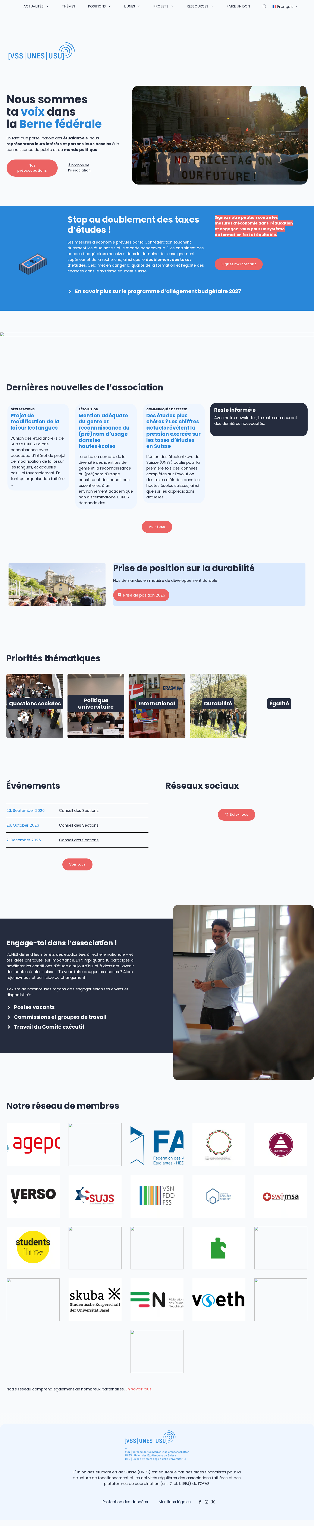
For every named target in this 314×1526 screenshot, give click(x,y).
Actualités (33, 6)
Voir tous (157, 526)
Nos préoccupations (32, 168)
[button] (264, 6)
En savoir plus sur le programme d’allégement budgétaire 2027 (158, 291)
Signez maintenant (239, 264)
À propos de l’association (79, 168)
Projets (160, 6)
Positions (97, 6)
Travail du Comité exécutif (49, 1026)
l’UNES (129, 6)
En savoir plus (139, 1389)
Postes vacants (34, 1007)
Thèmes (68, 6)
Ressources (197, 6)
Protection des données (125, 1501)
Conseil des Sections (79, 810)
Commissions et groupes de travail (60, 1017)
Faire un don (238, 6)
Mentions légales (175, 1501)
